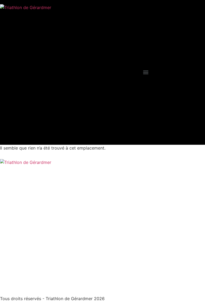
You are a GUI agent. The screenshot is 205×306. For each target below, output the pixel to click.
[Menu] (146, 72)
